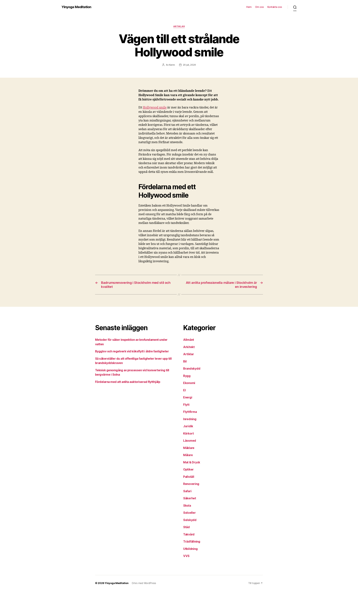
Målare (188, 455)
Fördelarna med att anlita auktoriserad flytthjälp (127, 382)
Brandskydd (191, 368)
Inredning (189, 419)
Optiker (188, 469)
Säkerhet (189, 498)
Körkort (188, 433)
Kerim (172, 64)
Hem (249, 6)
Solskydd (189, 520)
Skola (187, 505)
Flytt (186, 404)
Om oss (259, 6)
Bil (185, 361)
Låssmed (189, 440)
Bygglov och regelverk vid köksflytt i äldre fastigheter (132, 351)
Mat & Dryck (191, 462)
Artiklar (179, 26)
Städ (186, 527)
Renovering (191, 484)
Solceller (189, 512)
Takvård (189, 534)
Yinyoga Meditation (76, 7)
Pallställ (188, 476)
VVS (186, 556)
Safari (187, 491)
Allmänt (188, 339)
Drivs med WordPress (144, 583)
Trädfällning (191, 541)
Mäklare (188, 448)
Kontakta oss (274, 6)
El (184, 390)
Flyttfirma (190, 412)
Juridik (188, 426)
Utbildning (190, 549)
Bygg (187, 376)
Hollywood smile (155, 107)
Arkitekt (189, 347)
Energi (187, 397)
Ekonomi (189, 383)
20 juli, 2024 (189, 64)
